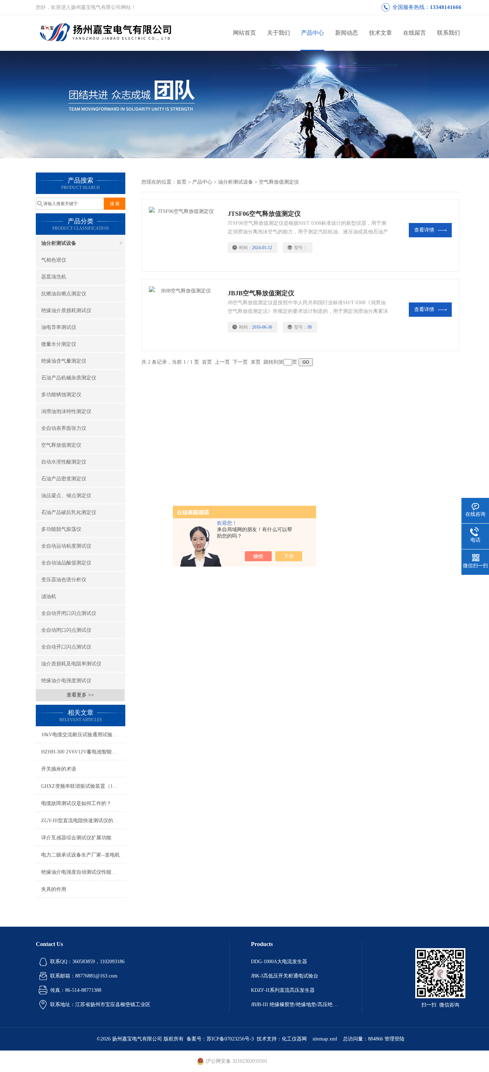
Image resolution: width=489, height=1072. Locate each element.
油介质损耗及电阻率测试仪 (71, 663)
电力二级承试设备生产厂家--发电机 (80, 855)
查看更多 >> (80, 695)
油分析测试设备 (58, 243)
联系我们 (448, 33)
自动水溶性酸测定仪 (63, 462)
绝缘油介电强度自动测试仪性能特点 (81, 872)
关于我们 (278, 33)
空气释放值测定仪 (61, 445)
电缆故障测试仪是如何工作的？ (76, 803)
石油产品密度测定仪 (63, 478)
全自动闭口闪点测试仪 (66, 630)
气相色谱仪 (53, 260)
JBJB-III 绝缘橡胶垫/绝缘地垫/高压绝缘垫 (295, 1004)
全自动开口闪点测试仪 (66, 647)
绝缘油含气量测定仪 (63, 361)
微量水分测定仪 (58, 344)
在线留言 (414, 33)
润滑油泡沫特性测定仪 (66, 411)
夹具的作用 (53, 889)
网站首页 (244, 33)
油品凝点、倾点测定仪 (66, 495)
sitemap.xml (325, 1039)
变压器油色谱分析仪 (63, 579)
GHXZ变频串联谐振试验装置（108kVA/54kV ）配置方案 (83, 786)
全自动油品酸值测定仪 (66, 563)
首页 (181, 182)
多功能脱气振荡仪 (61, 529)
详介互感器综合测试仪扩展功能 (76, 837)
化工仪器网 (294, 1039)
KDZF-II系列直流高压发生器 (283, 990)
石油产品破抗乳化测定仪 (68, 512)
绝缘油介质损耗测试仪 (66, 310)
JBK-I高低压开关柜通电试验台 (284, 976)
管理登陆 (394, 1039)
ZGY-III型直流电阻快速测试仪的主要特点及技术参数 (83, 820)
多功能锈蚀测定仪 (61, 394)
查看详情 (424, 230)
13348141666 (445, 7)
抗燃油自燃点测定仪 (63, 293)
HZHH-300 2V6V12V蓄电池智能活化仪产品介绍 (83, 752)
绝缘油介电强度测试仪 (66, 680)
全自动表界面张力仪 (63, 428)
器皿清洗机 (53, 277)
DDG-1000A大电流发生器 (279, 961)
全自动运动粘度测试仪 (66, 546)
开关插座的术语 (58, 769)
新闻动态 (346, 33)
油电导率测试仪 (58, 327)
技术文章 (380, 33)
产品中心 (312, 33)
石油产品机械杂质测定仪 (68, 377)
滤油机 (48, 596)
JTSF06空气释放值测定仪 (264, 213)
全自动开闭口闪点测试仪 (68, 613)
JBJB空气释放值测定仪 (261, 293)
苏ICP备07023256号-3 (230, 1039)
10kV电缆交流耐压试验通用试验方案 (81, 734)
